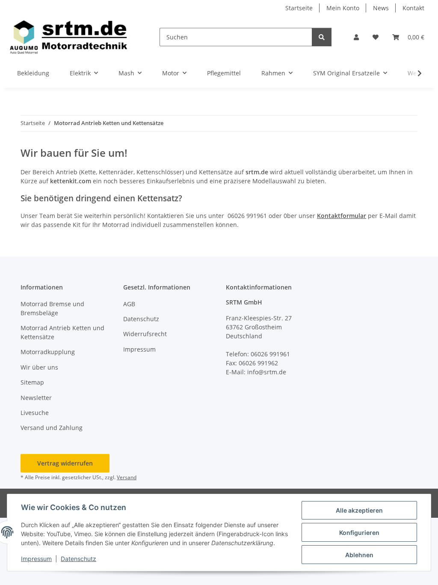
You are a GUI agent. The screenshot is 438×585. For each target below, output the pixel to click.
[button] (356, 37)
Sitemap (32, 382)
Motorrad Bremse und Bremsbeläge (52, 308)
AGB (129, 304)
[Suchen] (321, 37)
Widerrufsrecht (145, 334)
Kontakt (413, 8)
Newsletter (36, 398)
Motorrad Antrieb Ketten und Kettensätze (62, 332)
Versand (126, 477)
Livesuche (35, 413)
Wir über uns (39, 367)
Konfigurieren (359, 532)
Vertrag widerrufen (65, 463)
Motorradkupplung (48, 352)
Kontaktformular (341, 216)
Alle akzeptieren (359, 510)
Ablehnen (359, 554)
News (381, 8)
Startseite (299, 8)
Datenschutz (78, 558)
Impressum (36, 558)
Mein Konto (342, 8)
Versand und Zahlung (52, 428)
